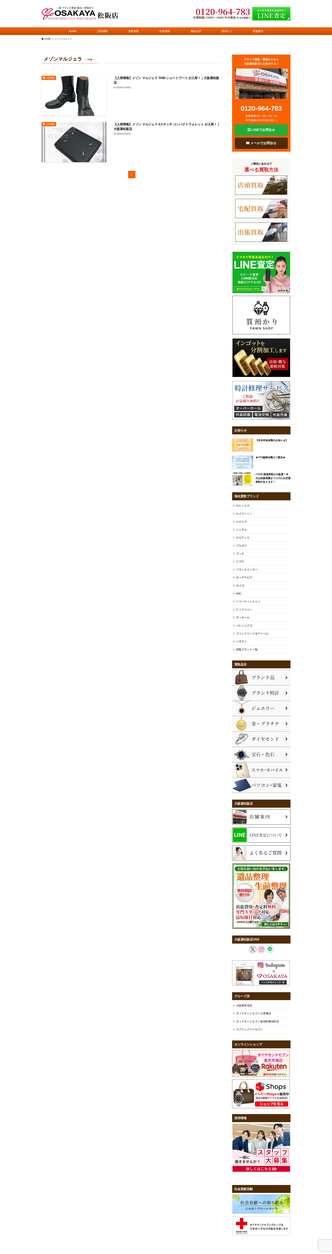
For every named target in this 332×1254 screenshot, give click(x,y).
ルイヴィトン (244, 513)
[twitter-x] (252, 949)
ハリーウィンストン (248, 601)
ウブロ (240, 561)
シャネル (241, 529)
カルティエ (243, 537)
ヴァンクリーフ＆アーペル (252, 633)
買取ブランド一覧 (247, 649)
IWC (238, 593)
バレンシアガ (244, 625)
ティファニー (244, 609)
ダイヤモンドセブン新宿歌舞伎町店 (257, 1021)
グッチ (240, 553)
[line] (270, 949)
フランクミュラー (247, 569)
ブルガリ (241, 545)
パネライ (241, 641)
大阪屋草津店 (244, 1005)
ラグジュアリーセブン (249, 1029)
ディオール (243, 617)
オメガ (240, 585)
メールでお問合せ (262, 143)
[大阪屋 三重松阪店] (80, 13)
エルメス (241, 521)
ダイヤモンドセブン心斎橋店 (253, 1013)
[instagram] (261, 949)
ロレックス (243, 505)
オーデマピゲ (244, 577)
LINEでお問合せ (263, 130)
